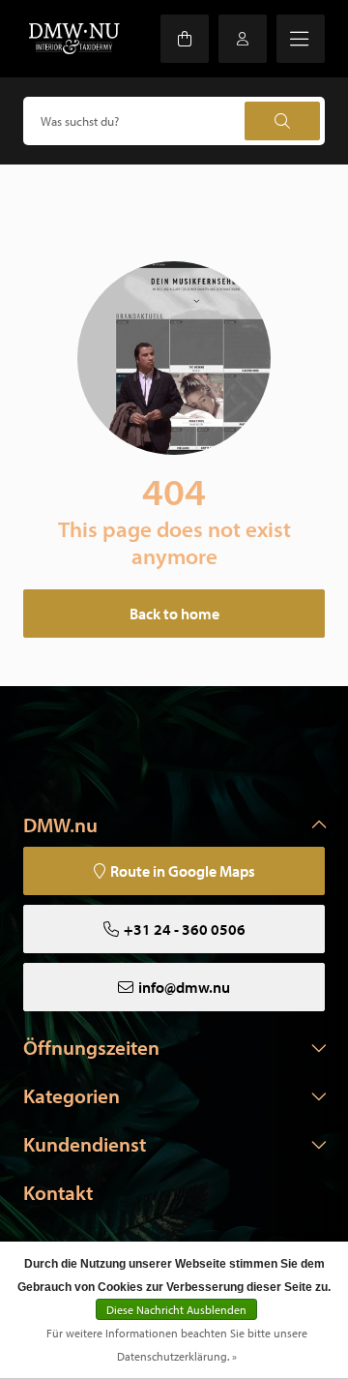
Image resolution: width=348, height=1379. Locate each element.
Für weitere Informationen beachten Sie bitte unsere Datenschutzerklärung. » (176, 1345)
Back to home (174, 613)
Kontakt (58, 1192)
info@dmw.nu (184, 987)
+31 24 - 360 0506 (185, 929)
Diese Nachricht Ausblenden (176, 1310)
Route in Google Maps (182, 871)
